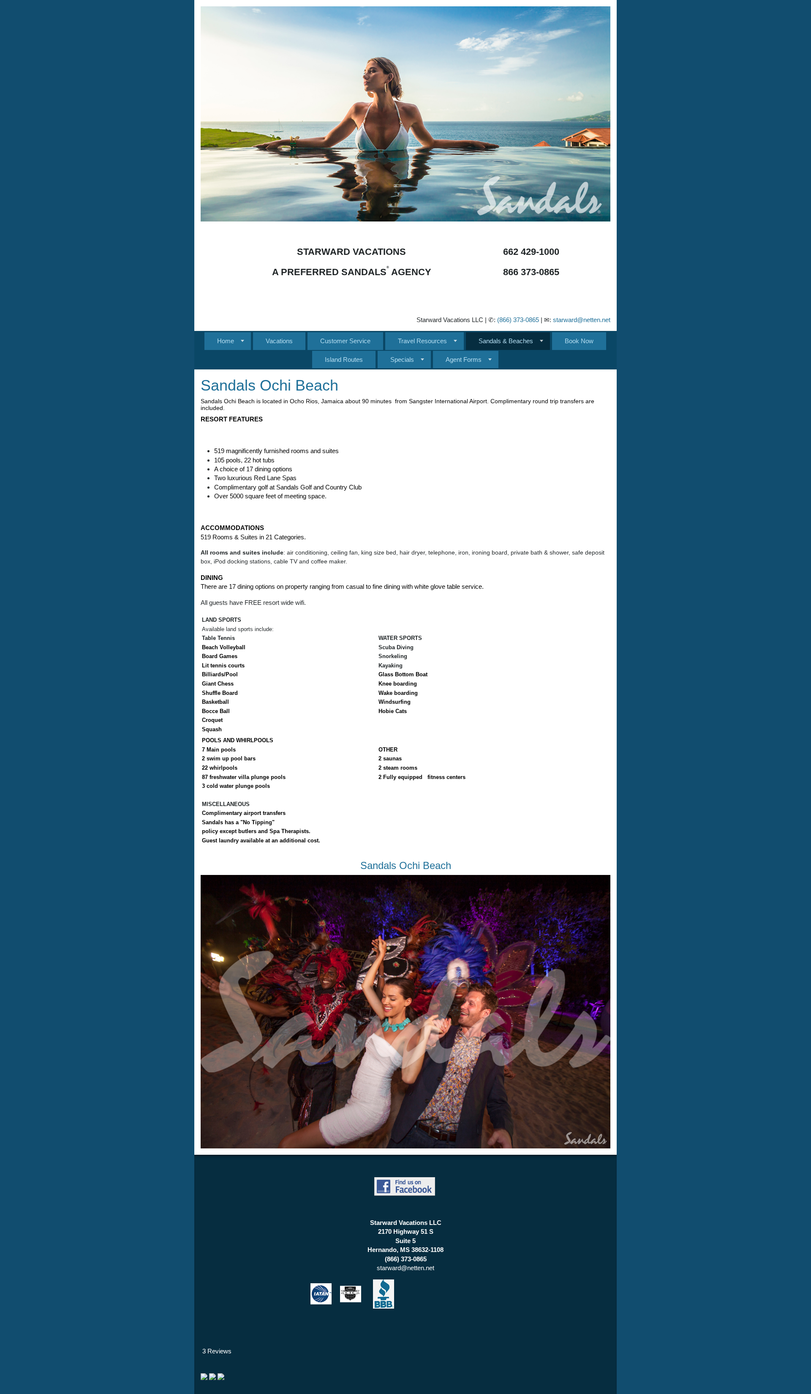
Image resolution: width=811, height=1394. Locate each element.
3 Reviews (216, 1351)
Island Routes (344, 359)
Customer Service (345, 340)
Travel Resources (422, 340)
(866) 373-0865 (518, 319)
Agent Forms (464, 359)
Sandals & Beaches (506, 340)
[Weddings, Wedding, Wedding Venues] (201, 1351)
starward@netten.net (581, 319)
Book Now (579, 340)
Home (225, 340)
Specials (402, 359)
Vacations (279, 340)
